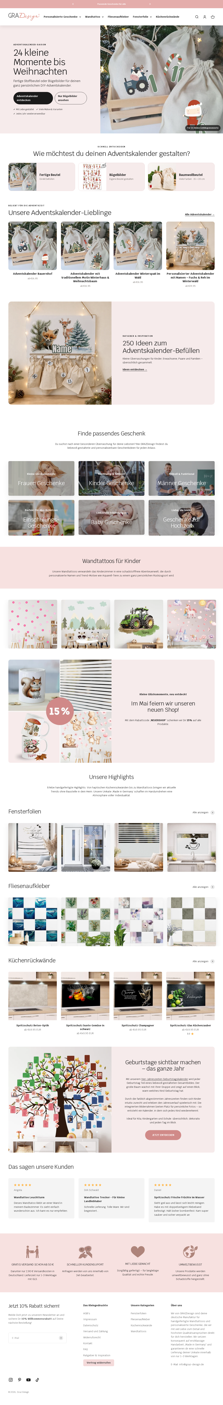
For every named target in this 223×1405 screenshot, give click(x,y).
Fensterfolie (140, 16)
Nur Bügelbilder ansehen (67, 98)
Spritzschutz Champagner (138, 1025)
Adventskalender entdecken (27, 98)
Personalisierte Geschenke (61, 16)
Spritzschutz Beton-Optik (32, 1025)
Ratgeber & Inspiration (96, 1355)
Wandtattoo (92, 16)
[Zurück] (73, 4)
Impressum (90, 1319)
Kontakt (87, 1343)
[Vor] (150, 4)
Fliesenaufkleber (118, 16)
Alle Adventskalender (200, 214)
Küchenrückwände (167, 16)
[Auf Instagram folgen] (10, 1379)
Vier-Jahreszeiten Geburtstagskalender (164, 1079)
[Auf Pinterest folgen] (19, 1379)
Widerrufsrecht (92, 1337)
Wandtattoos (138, 1331)
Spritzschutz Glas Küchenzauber (190, 1025)
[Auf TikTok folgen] (37, 1379)
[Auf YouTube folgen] (28, 1379)
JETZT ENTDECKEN (163, 1135)
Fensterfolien (138, 1313)
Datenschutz (90, 1325)
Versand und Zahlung (95, 1331)
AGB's (86, 1313)
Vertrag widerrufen (99, 1362)
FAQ (85, 1349)
